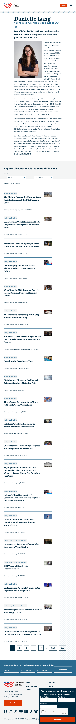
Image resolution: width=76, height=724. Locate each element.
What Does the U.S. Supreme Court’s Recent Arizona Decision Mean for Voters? (21, 293)
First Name (61, 697)
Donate (63, 5)
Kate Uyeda (26, 349)
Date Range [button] (39, 177)
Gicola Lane (12, 349)
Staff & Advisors (31, 686)
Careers (28, 689)
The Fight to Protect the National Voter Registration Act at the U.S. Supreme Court (22, 200)
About (28, 682)
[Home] (12, 5)
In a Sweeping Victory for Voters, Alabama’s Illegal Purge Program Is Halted (21, 268)
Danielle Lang (13, 210)
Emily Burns (20, 210)
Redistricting (8, 540)
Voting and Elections (10, 193)
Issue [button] (10, 177)
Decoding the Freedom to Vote (18, 361)
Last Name (43, 704)
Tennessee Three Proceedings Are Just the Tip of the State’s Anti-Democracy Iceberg (23, 339)
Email (6, 670)
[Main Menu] (70, 5)
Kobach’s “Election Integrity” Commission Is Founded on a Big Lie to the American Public (22, 498)
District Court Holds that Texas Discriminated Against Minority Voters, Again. (19, 522)
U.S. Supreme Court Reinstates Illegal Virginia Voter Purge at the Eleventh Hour (22, 224)
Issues (51, 686)
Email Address (44, 697)
